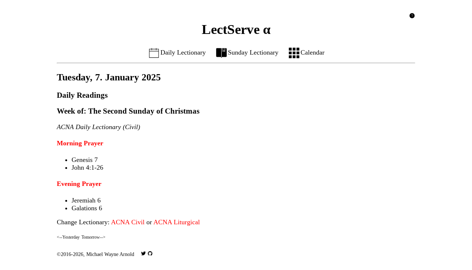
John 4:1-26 (87, 167)
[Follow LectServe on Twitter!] (143, 254)
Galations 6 (87, 208)
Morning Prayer (80, 143)
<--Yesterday (68, 237)
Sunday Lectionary (253, 52)
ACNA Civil (128, 222)
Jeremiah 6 (86, 200)
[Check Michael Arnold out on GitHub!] (150, 254)
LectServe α (236, 29)
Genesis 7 (85, 159)
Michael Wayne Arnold (110, 254)
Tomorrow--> (93, 237)
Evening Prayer (79, 183)
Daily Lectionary (183, 52)
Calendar (312, 52)
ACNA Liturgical (176, 222)
